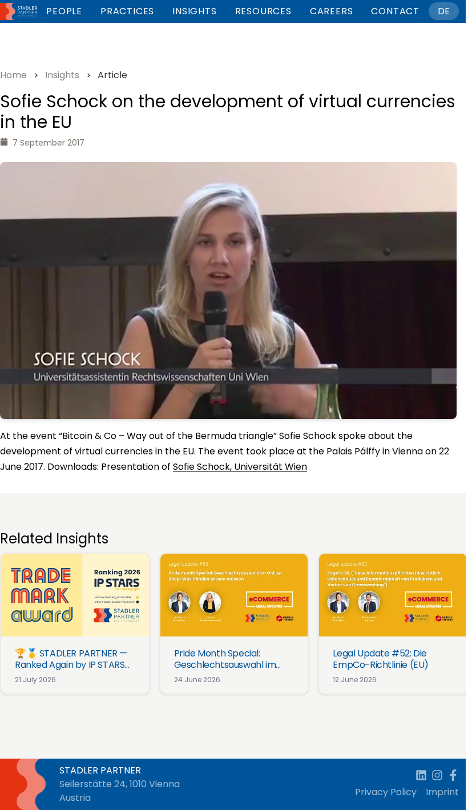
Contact (395, 11)
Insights (194, 11)
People (64, 11)
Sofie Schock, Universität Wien (240, 466)
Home (13, 75)
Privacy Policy (386, 792)
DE (444, 11)
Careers (331, 11)
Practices (127, 11)
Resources (263, 11)
